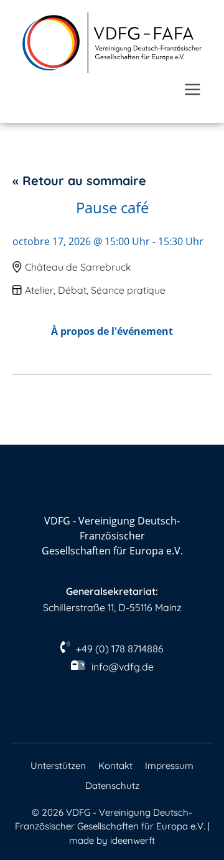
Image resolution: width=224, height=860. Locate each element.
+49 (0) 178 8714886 (120, 648)
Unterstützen (58, 765)
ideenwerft (132, 840)
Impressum (169, 765)
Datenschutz (112, 785)
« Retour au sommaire (79, 180)
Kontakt (115, 765)
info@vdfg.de (122, 666)
